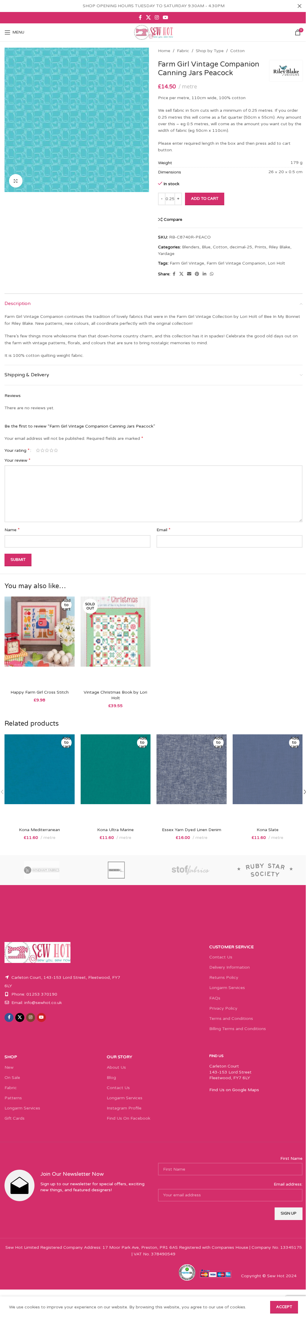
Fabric (183, 50)
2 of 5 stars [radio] (42, 450)
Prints (260, 247)
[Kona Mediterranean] (39, 779)
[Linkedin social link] (204, 274)
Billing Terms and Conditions (237, 1028)
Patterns (13, 1097)
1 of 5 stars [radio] (38, 450)
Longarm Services (227, 987)
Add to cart (204, 198)
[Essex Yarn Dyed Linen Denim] (191, 779)
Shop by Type (210, 50)
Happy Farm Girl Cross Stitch (39, 692)
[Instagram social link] (157, 17)
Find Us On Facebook (128, 1118)
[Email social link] (189, 274)
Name (12, 530)
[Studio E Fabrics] (116, 870)
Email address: (288, 1184)
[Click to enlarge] (15, 181)
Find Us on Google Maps (234, 1089)
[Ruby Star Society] (265, 870)
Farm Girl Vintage (187, 263)
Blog (111, 1077)
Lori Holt (276, 263)
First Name (291, 1158)
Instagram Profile (124, 1108)
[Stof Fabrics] (191, 870)
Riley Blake (279, 247)
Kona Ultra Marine (115, 829)
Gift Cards (14, 1118)
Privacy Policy (223, 1008)
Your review (17, 460)
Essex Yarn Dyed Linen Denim (191, 829)
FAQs (214, 998)
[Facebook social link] (140, 17)
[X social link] (148, 17)
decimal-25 (241, 247)
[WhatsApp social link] (211, 274)
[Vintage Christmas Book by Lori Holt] (116, 641)
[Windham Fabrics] (41, 870)
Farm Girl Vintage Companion (236, 263)
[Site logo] (153, 32)
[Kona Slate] (268, 779)
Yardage (166, 253)
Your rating (17, 450)
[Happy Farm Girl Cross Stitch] (39, 641)
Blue (206, 247)
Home (164, 50)
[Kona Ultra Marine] (116, 779)
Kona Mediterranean (39, 829)
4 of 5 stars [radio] (51, 450)
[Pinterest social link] (197, 274)
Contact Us (220, 957)
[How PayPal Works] (215, 1273)
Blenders (190, 247)
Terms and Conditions (231, 1018)
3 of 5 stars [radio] (47, 450)
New (8, 1067)
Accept (284, 1307)
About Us (116, 1067)
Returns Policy (223, 977)
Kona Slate (268, 829)
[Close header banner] (299, 6)
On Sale (12, 1077)
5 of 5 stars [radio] (56, 450)
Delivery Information (229, 967)
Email (163, 530)
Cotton (237, 50)
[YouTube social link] (165, 17)
